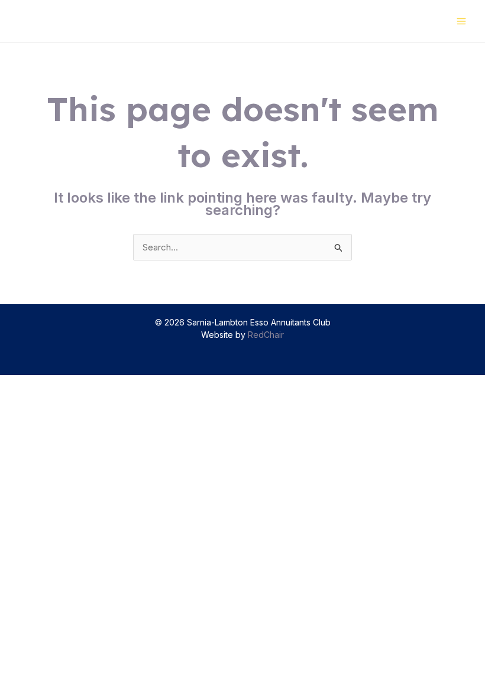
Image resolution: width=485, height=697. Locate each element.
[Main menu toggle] (462, 21)
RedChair (266, 335)
